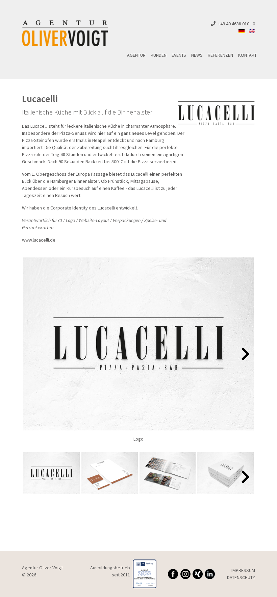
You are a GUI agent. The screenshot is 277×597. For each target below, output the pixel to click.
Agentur (136, 55)
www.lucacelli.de (38, 240)
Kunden (159, 55)
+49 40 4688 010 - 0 (236, 24)
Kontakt (247, 55)
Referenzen (220, 55)
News (197, 55)
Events (179, 55)
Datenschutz (241, 577)
